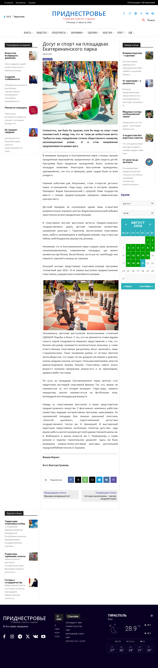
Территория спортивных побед (15, 522)
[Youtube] (153, 14)
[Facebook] (124, 14)
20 (138, 263)
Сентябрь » (146, 286)
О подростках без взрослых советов (133, 136)
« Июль (127, 286)
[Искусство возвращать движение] (33, 55)
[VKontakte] (147, 14)
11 (128, 255)
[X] (141, 14)
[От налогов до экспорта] (149, 162)
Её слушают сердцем (11, 131)
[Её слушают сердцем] (33, 132)
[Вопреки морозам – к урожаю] (149, 55)
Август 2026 (138, 224)
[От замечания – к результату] (149, 83)
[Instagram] (130, 14)
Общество (47, 59)
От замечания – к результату (132, 82)
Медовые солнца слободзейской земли (132, 114)
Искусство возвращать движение (11, 55)
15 (147, 255)
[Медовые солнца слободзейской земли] (149, 114)
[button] (147, 20)
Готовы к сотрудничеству (13, 581)
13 (138, 255)
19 (133, 263)
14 (142, 255)
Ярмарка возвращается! (57, 496)
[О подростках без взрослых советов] (149, 138)
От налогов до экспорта (130, 161)
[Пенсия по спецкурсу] (33, 110)
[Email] (92, 480)
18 (128, 263)
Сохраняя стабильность (12, 78)
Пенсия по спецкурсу (16, 107)
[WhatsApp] (85, 480)
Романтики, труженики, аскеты (15, 555)
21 (142, 263)
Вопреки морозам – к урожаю (132, 54)
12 (133, 255)
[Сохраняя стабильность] (33, 79)
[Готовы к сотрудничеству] (33, 582)
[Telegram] (135, 14)
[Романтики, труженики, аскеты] (33, 556)
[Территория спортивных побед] (33, 524)
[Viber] (113, 480)
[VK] (106, 480)
